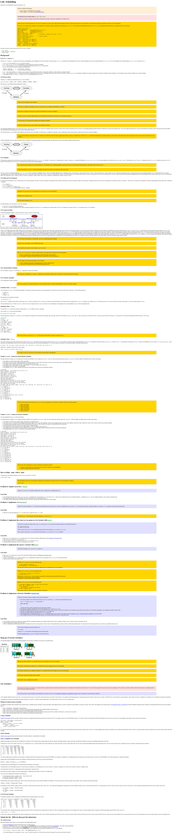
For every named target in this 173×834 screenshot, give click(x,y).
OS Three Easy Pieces (39, 12)
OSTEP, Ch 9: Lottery (5, 718)
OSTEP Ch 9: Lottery (73, 693)
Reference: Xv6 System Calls (55, 538)
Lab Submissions (9, 824)
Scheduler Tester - (27, 633)
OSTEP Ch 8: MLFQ (61, 693)
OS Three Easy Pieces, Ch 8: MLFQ (119, 704)
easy (25, 486)
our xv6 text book (18, 232)
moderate (35, 593)
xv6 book (38, 10)
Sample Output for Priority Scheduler (82, 613)
